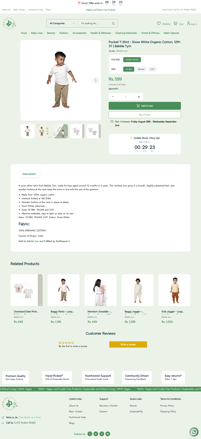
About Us (6, 9)
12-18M (129, 69)
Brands (133, 405)
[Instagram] (101, 433)
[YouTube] (107, 433)
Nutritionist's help (35, 9)
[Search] (114, 23)
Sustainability (136, 411)
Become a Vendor (109, 405)
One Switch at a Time (30, 417)
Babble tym (122, 51)
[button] (96, 80)
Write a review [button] (128, 344)
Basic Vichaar (19, 9)
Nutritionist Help (77, 417)
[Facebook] (89, 433)
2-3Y (152, 69)
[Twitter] (95, 433)
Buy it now (144, 114)
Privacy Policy (167, 405)
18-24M (141, 69)
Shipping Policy (168, 411)
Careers (103, 411)
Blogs (48, 9)
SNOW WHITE (132, 59)
